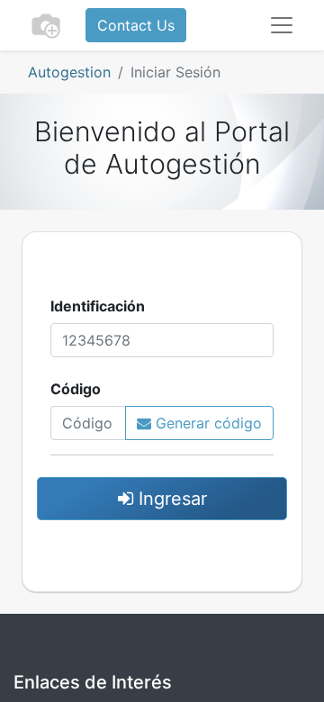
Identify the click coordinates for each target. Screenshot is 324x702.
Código (75, 389)
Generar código (206, 423)
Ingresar (170, 498)
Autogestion (69, 72)
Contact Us (136, 25)
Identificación (97, 306)
